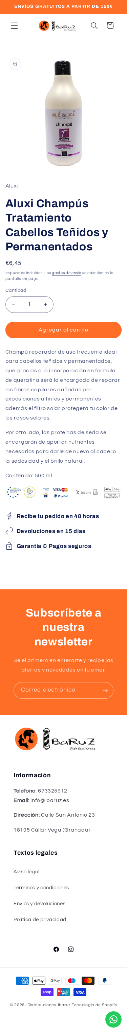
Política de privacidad (40, 919)
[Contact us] (113, 1019)
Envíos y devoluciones (39, 903)
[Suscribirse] (105, 690)
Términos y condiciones (41, 887)
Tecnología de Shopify (94, 1005)
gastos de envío (66, 273)
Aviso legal (27, 871)
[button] (14, 25)
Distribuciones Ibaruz (49, 1005)
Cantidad (15, 290)
